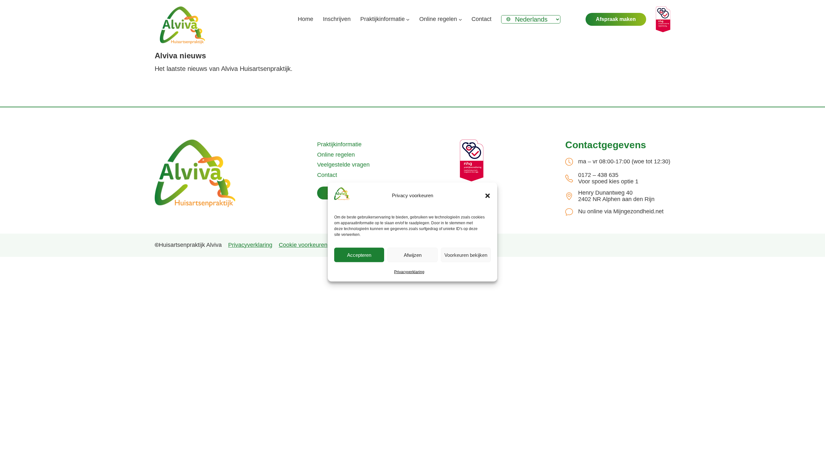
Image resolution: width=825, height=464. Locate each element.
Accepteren (359, 254)
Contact (327, 175)
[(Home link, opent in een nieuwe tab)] (195, 173)
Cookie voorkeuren (303, 245)
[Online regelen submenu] (460, 19)
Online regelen (336, 154)
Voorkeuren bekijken (465, 254)
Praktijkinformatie (339, 144)
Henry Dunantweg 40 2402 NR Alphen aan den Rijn (616, 196)
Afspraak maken (616, 19)
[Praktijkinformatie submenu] (408, 19)
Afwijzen (413, 254)
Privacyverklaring (409, 272)
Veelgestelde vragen (343, 164)
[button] (487, 195)
